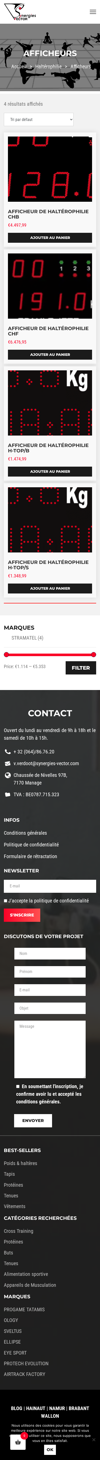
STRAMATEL (27, 638)
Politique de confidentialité (31, 845)
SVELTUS (13, 1331)
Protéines (13, 1185)
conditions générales (37, 1102)
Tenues (11, 1196)
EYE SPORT (15, 1353)
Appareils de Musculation (30, 1285)
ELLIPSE (12, 1342)
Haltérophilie (48, 66)
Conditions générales (25, 833)
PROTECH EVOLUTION (26, 1363)
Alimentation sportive (26, 1274)
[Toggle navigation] (93, 12)
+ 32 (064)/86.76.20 (34, 752)
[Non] (93, 1439)
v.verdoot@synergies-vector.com (46, 763)
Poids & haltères (20, 1163)
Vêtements (14, 1206)
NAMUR (57, 1408)
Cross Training (18, 1231)
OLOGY (11, 1320)
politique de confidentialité (61, 901)
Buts (8, 1253)
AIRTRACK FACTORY (24, 1374)
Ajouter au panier (50, 237)
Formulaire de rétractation (30, 856)
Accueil (18, 66)
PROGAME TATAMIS (24, 1309)
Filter (81, 668)
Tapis (9, 1174)
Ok (50, 1449)
